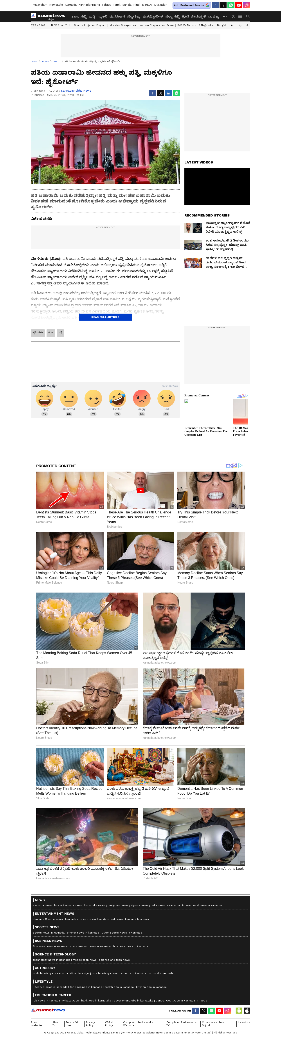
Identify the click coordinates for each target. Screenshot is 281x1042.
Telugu (106, 4)
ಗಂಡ (50, 332)
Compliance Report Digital (215, 1024)
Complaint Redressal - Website (138, 1024)
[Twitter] (223, 5)
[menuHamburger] (240, 16)
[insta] (246, 5)
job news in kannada (46, 1000)
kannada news (42, 905)
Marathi (147, 4)
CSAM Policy (109, 1024)
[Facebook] (215, 5)
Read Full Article (105, 317)
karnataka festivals (161, 973)
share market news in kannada (90, 946)
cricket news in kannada (83, 932)
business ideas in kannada (130, 946)
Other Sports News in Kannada (121, 932)
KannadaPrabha (89, 4)
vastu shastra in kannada (129, 973)
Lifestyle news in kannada (50, 987)
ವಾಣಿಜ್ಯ (213, 16)
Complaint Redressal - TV (181, 1024)
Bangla (126, 4)
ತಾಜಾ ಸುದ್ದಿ (79, 16)
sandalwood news (111, 919)
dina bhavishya (79, 973)
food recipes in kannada (86, 987)
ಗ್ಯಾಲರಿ (102, 16)
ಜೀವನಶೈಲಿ (198, 16)
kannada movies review (80, 919)
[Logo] (49, 16)
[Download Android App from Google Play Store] (238, 1011)
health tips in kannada (119, 987)
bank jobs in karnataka (96, 1000)
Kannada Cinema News (48, 919)
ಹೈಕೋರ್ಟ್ (37, 332)
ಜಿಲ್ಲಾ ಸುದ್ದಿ (172, 16)
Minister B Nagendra (123, 25)
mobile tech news (85, 959)
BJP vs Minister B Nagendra (195, 25)
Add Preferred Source (189, 5)
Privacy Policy (90, 1024)
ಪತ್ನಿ (60, 332)
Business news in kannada (50, 946)
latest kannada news (68, 905)
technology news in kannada (51, 959)
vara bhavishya (101, 973)
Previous (240, 25)
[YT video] (238, 5)
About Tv (56, 1024)
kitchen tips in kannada (151, 987)
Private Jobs (70, 1000)
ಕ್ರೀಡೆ (185, 16)
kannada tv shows (137, 919)
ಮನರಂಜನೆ (117, 16)
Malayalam (40, 4)
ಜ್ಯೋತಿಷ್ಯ (133, 16)
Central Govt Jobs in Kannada (175, 1000)
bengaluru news (118, 905)
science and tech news (114, 959)
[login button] (235, 16)
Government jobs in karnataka (133, 1000)
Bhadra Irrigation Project (90, 25)
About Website (36, 1024)
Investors (244, 1022)
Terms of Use (72, 1024)
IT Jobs (202, 1000)
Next (247, 25)
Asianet (48, 1010)
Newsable (56, 4)
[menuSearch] (248, 16)
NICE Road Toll (60, 25)
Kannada (71, 4)
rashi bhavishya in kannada (50, 973)
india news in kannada (165, 905)
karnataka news (94, 905)
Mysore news (139, 905)
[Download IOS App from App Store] (246, 1011)
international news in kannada (202, 905)
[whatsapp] (230, 5)
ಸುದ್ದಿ (92, 16)
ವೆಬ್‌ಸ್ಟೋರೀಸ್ (152, 16)
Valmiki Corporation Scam (157, 25)
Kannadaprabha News (76, 90)
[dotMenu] (225, 16)
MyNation (160, 4)
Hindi (136, 4)
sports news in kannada (49, 932)
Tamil (117, 4)
